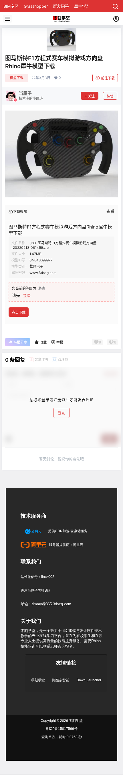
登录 (27, 295)
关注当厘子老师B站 (35, 590)
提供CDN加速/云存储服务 (67, 531)
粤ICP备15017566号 (61, 729)
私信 (110, 96)
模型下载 (16, 78)
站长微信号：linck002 (37, 577)
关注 (91, 96)
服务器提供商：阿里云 (65, 545)
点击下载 (18, 312)
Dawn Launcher (88, 680)
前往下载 (108, 78)
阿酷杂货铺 (60, 680)
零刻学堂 (38, 680)
